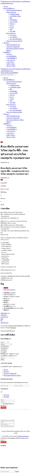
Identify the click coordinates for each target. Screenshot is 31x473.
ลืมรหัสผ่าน (4, 405)
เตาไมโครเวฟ (4, 317)
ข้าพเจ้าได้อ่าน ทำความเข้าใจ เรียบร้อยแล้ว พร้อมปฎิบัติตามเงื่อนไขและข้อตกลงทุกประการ (15, 438)
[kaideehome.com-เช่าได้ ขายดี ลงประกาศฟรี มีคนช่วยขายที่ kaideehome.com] (15, 3)
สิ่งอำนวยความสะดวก (9, 289)
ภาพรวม (6, 287)
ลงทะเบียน (6, 397)
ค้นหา (2, 359)
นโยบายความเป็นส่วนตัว (10, 373)
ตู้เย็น (2, 319)
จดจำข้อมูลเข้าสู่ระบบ (8, 403)
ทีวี (1, 320)
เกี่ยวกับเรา (6, 371)
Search (17, 471)
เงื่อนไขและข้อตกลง (23, 436)
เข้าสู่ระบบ (13, 327)
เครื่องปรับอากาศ (5, 313)
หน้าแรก (6, 369)
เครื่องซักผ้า (4, 315)
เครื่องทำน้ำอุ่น (4, 322)
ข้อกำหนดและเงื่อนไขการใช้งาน (12, 375)
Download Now (4, 388)
